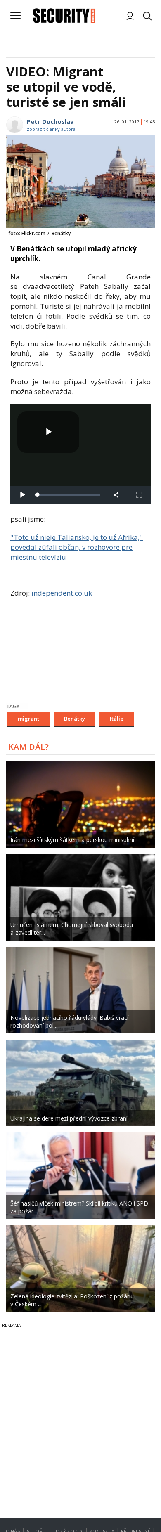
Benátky (74, 718)
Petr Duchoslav (50, 121)
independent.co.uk (61, 593)
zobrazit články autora (51, 129)
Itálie (116, 718)
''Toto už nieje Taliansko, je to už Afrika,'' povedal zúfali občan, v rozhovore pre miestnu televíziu (76, 547)
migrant (28, 718)
